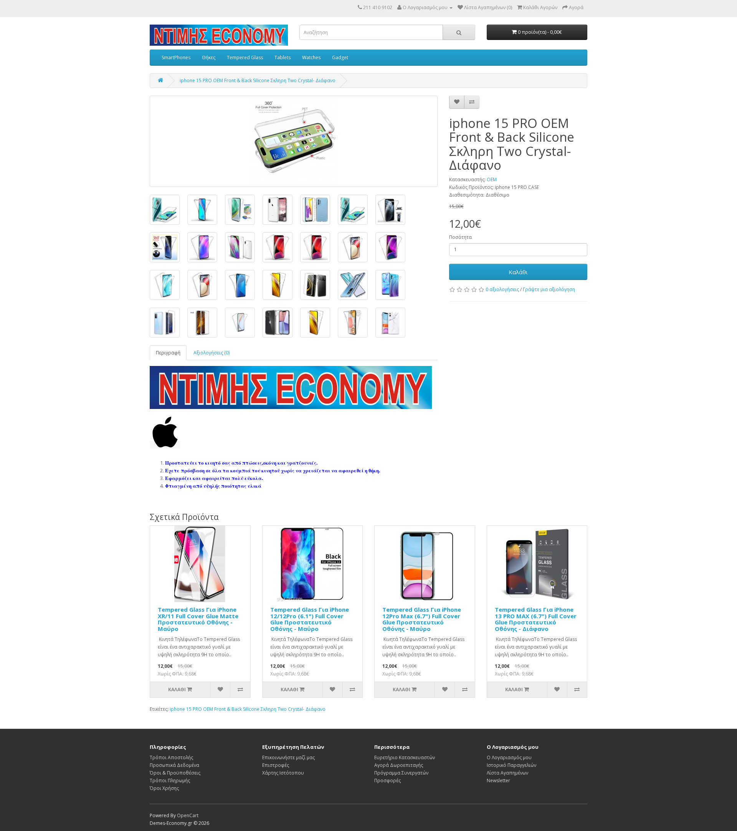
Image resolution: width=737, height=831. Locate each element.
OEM (492, 179)
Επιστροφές (275, 765)
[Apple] (165, 445)
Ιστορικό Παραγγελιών (511, 765)
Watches (311, 57)
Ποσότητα (460, 237)
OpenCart (187, 815)
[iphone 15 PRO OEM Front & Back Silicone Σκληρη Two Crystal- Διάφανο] (294, 141)
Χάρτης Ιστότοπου (283, 773)
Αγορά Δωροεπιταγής (398, 765)
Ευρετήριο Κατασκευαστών (404, 757)
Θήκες (208, 57)
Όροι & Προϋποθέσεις (175, 773)
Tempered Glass (245, 57)
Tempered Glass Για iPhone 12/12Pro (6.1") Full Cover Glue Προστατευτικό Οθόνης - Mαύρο (309, 619)
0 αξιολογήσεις (502, 289)
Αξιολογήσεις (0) (211, 352)
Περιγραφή (168, 352)
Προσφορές (387, 780)
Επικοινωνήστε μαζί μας (288, 757)
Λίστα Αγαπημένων (507, 773)
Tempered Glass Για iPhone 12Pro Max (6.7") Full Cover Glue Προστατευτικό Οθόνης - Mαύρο (421, 619)
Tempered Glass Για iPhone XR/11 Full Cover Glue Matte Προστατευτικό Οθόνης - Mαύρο (198, 619)
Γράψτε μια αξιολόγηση (549, 289)
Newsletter (498, 780)
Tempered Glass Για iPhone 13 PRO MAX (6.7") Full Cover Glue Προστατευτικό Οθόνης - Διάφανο (536, 619)
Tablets (282, 57)
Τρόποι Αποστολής (171, 757)
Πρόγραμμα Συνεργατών (401, 773)
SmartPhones (176, 57)
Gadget (340, 57)
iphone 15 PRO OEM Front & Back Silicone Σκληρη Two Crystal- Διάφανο (257, 80)
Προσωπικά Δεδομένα (174, 765)
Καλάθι (518, 272)
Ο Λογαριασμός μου (509, 757)
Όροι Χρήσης (164, 788)
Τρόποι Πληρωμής (170, 780)
